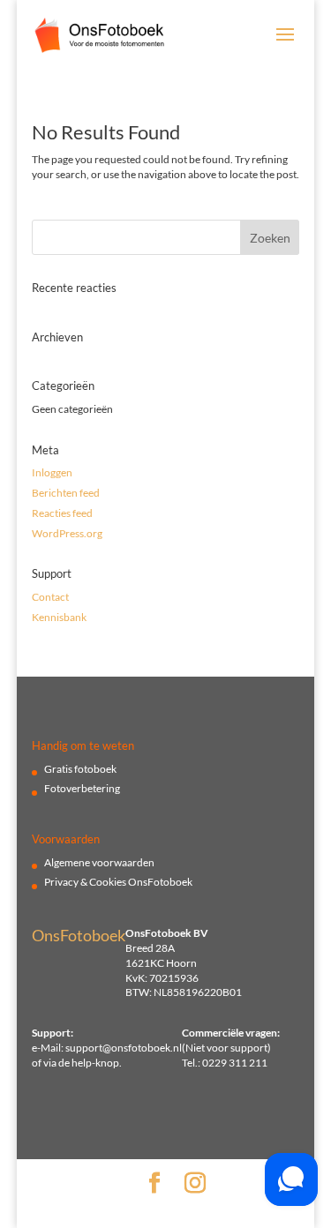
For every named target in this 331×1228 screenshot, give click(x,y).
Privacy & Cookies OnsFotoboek (118, 881)
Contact (50, 596)
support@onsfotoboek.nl (123, 1047)
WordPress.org (67, 533)
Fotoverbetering (82, 788)
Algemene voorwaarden (99, 862)
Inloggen (52, 472)
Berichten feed (66, 492)
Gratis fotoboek (80, 768)
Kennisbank (59, 617)
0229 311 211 (234, 1062)
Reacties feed (62, 513)
